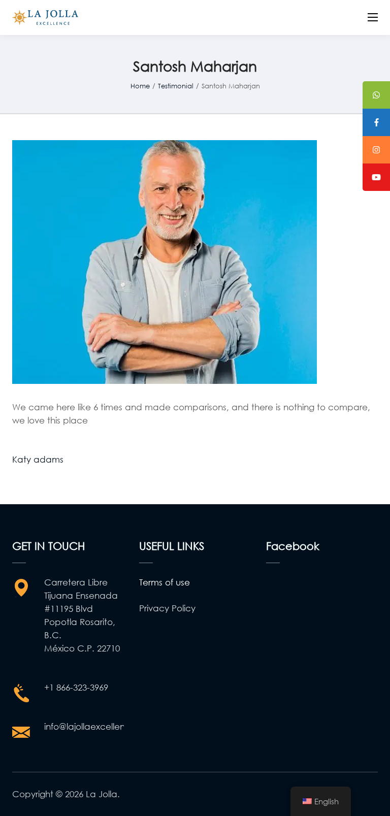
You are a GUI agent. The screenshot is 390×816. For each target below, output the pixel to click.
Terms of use (164, 582)
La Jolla (101, 794)
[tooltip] (376, 95)
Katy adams (37, 459)
